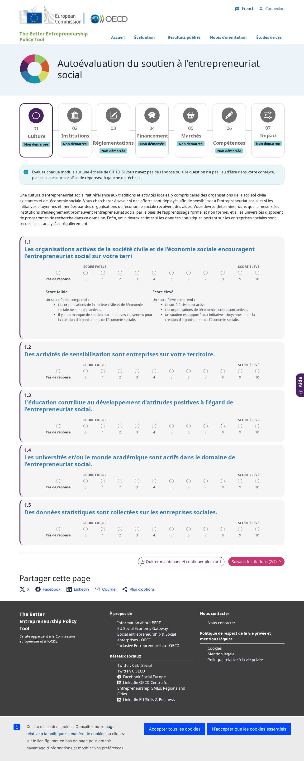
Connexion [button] (275, 8)
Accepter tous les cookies (174, 729)
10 (257, 279)
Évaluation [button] (144, 37)
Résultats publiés (184, 37)
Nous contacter (221, 622)
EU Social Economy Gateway (142, 628)
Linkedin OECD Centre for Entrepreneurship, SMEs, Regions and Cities (151, 688)
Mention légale (221, 654)
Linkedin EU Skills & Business (149, 699)
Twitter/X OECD (131, 671)
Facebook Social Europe (144, 676)
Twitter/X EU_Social (134, 665)
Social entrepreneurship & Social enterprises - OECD (146, 637)
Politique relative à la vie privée (235, 659)
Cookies (215, 648)
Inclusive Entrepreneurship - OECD (148, 645)
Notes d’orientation (228, 37)
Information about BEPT (139, 622)
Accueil (118, 37)
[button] (25, 589)
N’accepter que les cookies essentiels (249, 729)
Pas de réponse (58, 277)
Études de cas (269, 37)
